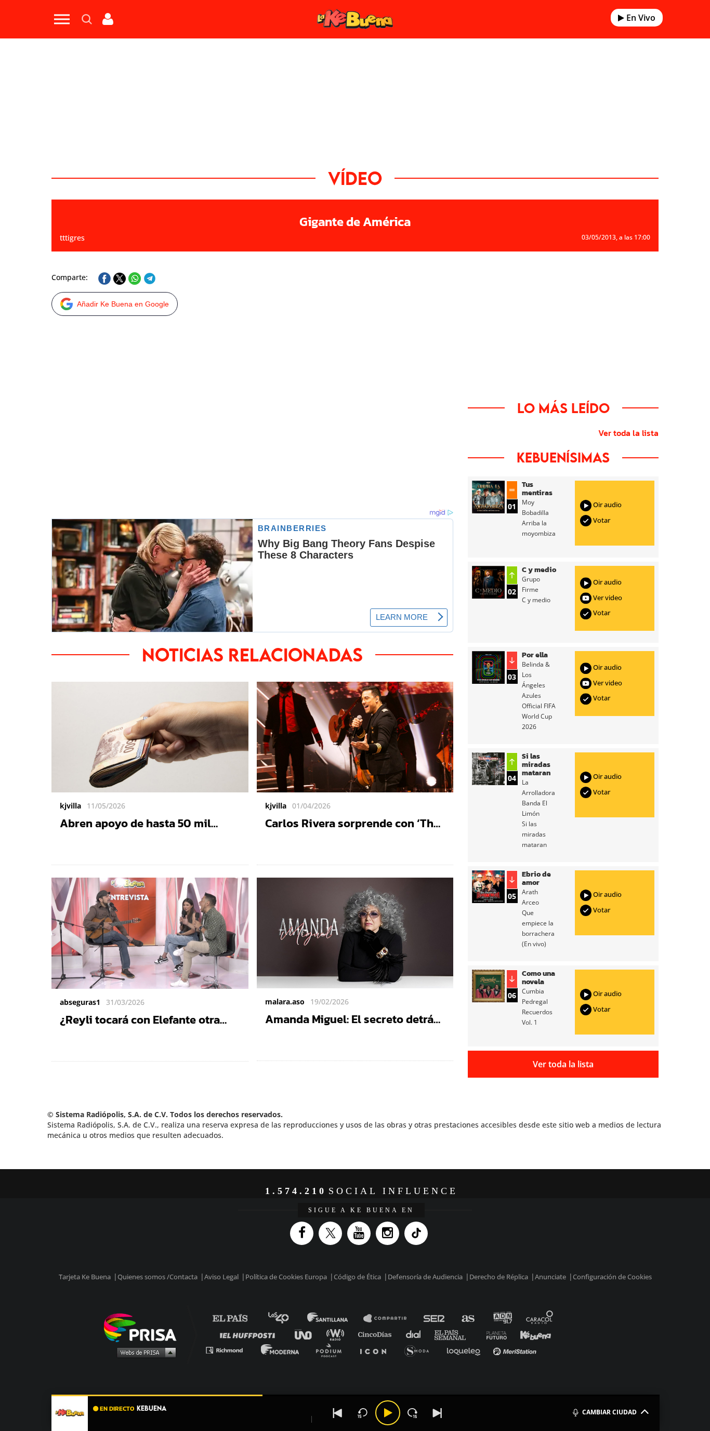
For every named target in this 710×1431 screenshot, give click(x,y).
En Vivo (639, 17)
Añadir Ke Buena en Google (123, 304)
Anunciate (550, 1276)
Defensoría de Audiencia (425, 1276)
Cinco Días (377, 1334)
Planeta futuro (493, 1334)
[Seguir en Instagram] (390, 1233)
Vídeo (355, 178)
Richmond (230, 1349)
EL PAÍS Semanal (455, 1334)
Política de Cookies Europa (286, 1276)
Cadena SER (434, 1318)
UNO (307, 1334)
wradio (337, 1334)
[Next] (437, 1412)
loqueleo (466, 1349)
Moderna (281, 1349)
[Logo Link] (355, 19)
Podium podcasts (332, 1349)
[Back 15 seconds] (362, 1412)
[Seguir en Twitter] (333, 1233)
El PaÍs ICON (377, 1349)
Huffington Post (250, 1334)
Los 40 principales (286, 1318)
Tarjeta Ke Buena (85, 1276)
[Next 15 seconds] (412, 1412)
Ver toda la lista (628, 433)
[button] (355, 1395)
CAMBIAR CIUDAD (609, 1412)
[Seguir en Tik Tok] (418, 1233)
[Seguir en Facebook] (304, 1233)
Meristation (516, 1349)
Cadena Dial (417, 1334)
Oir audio (606, 504)
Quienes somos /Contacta (157, 1276)
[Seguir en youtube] (361, 1233)
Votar (600, 520)
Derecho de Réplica (498, 1276)
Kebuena (530, 1334)
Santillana (335, 1318)
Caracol (540, 1318)
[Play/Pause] (387, 1412)
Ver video (606, 597)
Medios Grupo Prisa (144, 1352)
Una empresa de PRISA (144, 1327)
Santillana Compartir (390, 1318)
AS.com (467, 1318)
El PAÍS (236, 1318)
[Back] (337, 1412)
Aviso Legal (221, 1276)
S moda (420, 1349)
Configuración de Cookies (612, 1276)
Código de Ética (357, 1276)
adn (502, 1318)
